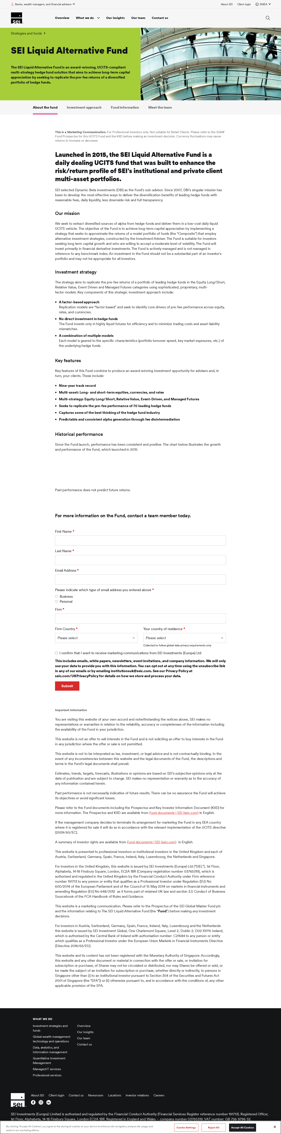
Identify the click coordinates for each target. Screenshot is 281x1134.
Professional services (47, 1075)
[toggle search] (268, 18)
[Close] (275, 1127)
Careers (159, 1095)
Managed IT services (47, 1069)
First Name (64, 531)
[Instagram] (41, 1103)
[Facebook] (33, 1103)
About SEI (227, 4)
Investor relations (137, 1095)
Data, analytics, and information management (50, 1050)
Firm (59, 609)
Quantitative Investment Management (49, 1060)
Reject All (213, 1127)
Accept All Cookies (242, 1127)
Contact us (160, 18)
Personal (66, 601)
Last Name (64, 551)
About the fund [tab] (45, 107)
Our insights (115, 18)
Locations (114, 1095)
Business (66, 596)
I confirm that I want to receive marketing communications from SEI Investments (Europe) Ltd (130, 653)
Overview (62, 18)
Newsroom (95, 1095)
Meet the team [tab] (160, 107)
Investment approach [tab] (84, 107)
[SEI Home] (17, 18)
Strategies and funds (26, 33)
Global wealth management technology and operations (51, 1039)
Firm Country (66, 629)
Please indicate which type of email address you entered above (104, 590)
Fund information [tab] (125, 107)
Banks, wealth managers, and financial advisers (43, 4)
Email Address (67, 570)
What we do (85, 18)
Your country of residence (164, 629)
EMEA (263, 4)
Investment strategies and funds (50, 1028)
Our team (138, 18)
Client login (244, 4)
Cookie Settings (186, 1127)
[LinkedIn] (48, 1103)
